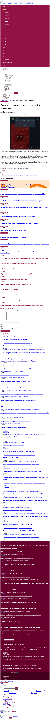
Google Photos (8, 86)
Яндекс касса (8, 78)
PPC (4, 56)
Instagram (7, 18)
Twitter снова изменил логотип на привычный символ (14, 375)
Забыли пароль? (15, 716)
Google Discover (8, 85)
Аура (6, 32)
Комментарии (6, 432)
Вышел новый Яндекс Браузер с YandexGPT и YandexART (18, 531)
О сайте (4, 677)
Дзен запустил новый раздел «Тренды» (13, 237)
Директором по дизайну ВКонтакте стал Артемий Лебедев (18, 346)
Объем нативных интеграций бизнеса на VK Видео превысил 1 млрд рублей (20, 627)
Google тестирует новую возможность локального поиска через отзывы (22, 471)
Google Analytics (8, 82)
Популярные (5, 431)
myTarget (7, 89)
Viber (6, 44)
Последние (5, 430)
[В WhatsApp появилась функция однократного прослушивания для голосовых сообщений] (24, 349)
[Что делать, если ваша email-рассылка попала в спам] (16, 521)
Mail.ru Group (6, 87)
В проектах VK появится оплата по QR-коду (12, 388)
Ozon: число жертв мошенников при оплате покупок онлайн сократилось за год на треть (23, 407)
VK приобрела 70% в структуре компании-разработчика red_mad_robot (20, 615)
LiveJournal (7, 29)
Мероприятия (5, 69)
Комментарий (3, 319)
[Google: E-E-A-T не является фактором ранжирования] (16, 507)
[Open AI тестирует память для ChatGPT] (13, 442)
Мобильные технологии (7, 47)
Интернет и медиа (6, 50)
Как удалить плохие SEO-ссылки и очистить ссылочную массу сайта (21, 464)
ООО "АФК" (13, 672)
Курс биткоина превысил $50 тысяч (10, 621)
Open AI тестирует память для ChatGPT (13, 445)
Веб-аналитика (6, 59)
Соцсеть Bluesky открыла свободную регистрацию (17, 217)
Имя (1, 321)
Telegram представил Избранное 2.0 (13, 230)
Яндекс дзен (7, 72)
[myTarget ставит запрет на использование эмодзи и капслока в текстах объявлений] (22, 497)
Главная (2, 100)
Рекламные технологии (7, 62)
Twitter (6, 38)
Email (1, 324)
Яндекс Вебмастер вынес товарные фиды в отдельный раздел (19, 451)
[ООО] (16, 3)
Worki (6, 90)
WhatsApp (7, 41)
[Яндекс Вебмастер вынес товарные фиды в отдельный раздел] (18, 448)
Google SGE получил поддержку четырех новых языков (15, 421)
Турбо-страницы (8, 76)
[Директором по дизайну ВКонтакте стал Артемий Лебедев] (17, 343)
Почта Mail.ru (8, 88)
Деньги (4, 65)
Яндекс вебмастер (9, 75)
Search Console (8, 84)
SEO (4, 6)
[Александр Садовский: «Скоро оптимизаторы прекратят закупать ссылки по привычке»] (23, 434)
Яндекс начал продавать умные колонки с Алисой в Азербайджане (18, 400)
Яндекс (4, 70)
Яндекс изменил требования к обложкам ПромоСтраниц (15, 381)
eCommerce (5, 53)
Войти (10, 717)
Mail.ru (25, 359)
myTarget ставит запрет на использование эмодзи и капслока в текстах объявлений (25, 500)
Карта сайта (5, 674)
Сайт (1, 326)
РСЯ (6, 74)
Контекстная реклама (19, 361)
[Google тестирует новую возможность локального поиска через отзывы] (20, 468)
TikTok (6, 21)
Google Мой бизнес (9, 81)
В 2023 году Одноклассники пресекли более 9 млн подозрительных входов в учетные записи (24, 583)
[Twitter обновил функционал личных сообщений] (15, 336)
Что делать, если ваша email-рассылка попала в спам (17, 524)
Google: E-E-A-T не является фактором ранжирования (17, 510)
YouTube (7, 24)
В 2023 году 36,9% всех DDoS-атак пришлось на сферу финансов (20, 458)
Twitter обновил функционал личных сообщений (16, 339)
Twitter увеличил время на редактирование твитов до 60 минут (17, 369)
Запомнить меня (5, 717)
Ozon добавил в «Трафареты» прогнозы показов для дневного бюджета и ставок (21, 394)
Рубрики (2, 639)
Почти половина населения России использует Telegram (19, 223)
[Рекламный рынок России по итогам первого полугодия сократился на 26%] (21, 491)
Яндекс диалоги (8, 77)
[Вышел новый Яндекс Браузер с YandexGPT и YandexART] (17, 528)
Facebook (7, 15)
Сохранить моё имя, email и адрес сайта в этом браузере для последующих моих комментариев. (22, 328)
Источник (2, 170)
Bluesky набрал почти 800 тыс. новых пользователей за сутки (21, 201)
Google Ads (7, 80)
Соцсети (4, 9)
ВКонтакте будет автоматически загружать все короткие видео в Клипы (24, 244)
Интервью (5, 68)
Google (4, 79)
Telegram (7, 12)
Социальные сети (7, 100)
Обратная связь (6, 676)
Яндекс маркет (8, 71)
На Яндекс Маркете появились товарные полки (13, 427)
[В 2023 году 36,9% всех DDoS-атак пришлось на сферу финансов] (19, 455)
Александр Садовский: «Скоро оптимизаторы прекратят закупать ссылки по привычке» (24, 545)
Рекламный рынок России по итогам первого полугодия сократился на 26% (23, 494)
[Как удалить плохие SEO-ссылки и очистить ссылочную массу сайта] (19, 461)
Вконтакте (7, 27)
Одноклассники (8, 35)
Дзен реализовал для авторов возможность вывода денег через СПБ (22, 194)
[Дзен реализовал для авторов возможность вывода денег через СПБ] (19, 534)
